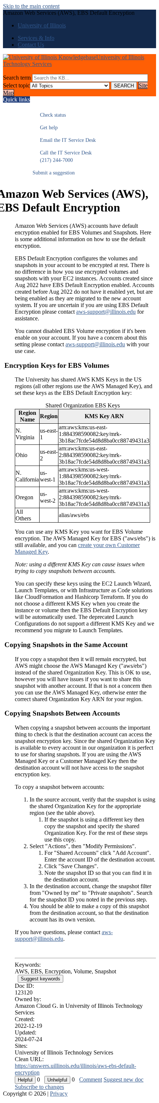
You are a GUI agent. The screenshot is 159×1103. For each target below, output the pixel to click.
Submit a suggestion (54, 173)
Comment (90, 1079)
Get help (45, 127)
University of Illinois (42, 25)
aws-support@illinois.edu (106, 312)
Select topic (16, 85)
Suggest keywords (40, 979)
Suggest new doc (123, 1079)
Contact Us (31, 44)
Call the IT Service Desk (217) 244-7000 (62, 156)
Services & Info (36, 38)
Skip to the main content (31, 6)
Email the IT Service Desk (64, 140)
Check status (49, 115)
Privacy (59, 1093)
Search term (17, 77)
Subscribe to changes (39, 1087)
